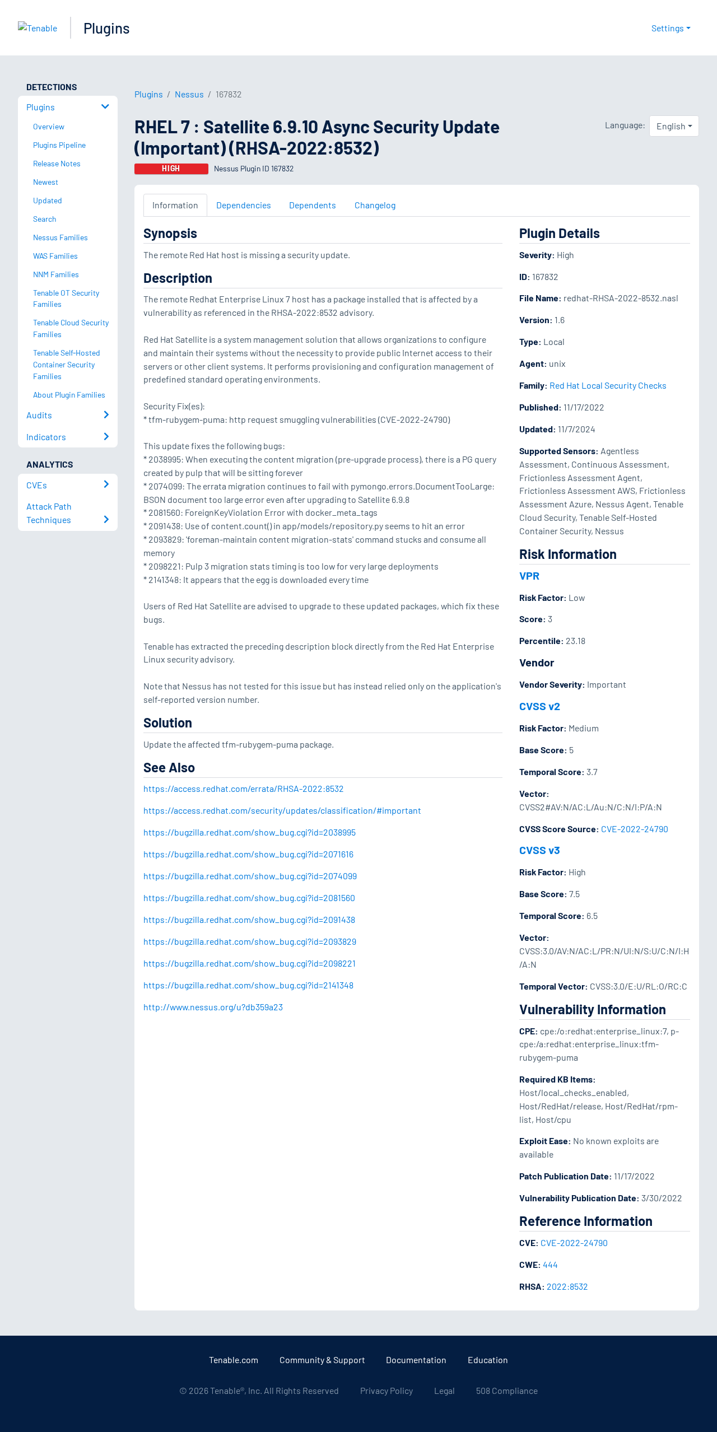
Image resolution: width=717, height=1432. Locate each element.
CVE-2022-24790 (634, 828)
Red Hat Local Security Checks (608, 385)
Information (175, 204)
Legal (444, 1390)
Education (488, 1359)
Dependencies (243, 204)
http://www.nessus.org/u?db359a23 (213, 1006)
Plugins (106, 27)
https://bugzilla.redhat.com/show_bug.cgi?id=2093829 (249, 941)
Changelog (375, 204)
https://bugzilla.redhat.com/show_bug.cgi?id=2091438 (249, 919)
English (671, 125)
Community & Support (322, 1359)
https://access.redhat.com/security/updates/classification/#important (282, 810)
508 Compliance (507, 1390)
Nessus (189, 93)
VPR (529, 575)
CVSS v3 (539, 849)
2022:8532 (567, 1286)
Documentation (416, 1359)
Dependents (312, 204)
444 (550, 1264)
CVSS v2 (539, 705)
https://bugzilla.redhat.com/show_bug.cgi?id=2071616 (248, 853)
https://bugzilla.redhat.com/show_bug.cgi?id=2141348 (248, 984)
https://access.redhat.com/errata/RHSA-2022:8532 (243, 788)
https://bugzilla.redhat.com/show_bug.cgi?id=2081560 (249, 897)
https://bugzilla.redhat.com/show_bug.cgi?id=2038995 (249, 832)
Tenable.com (233, 1359)
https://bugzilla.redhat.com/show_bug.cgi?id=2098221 (249, 963)
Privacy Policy (386, 1390)
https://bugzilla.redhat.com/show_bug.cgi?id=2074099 (250, 875)
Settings (667, 27)
